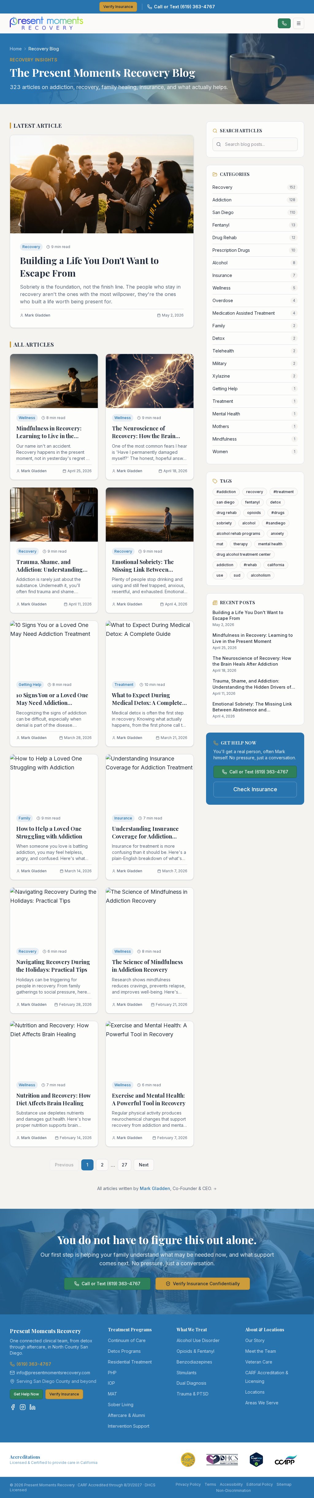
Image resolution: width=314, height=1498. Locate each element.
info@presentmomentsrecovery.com (53, 1372)
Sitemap (284, 1484)
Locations (255, 1392)
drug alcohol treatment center (243, 554)
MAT (112, 1393)
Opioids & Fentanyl (195, 1351)
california (275, 564)
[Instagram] (23, 1407)
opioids (254, 512)
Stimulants (187, 1372)
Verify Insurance (118, 6)
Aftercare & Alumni (126, 1415)
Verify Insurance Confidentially (206, 1283)
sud (237, 575)
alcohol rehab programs (238, 533)
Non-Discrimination (233, 1490)
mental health (270, 544)
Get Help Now (26, 1394)
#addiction (226, 491)
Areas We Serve (261, 1402)
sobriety (224, 523)
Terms (210, 1484)
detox (275, 502)
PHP (112, 1372)
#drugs (278, 512)
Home (16, 48)
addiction (224, 564)
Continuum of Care (127, 1340)
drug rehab (226, 512)
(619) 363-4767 (34, 1364)
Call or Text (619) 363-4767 (184, 6)
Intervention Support (128, 1426)
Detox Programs (124, 1351)
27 (124, 1164)
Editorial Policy (260, 1484)
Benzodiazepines (194, 1361)
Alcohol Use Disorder (198, 1340)
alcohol (248, 523)
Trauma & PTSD (193, 1393)
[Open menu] (298, 23)
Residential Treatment (130, 1361)
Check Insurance (255, 789)
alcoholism (260, 575)
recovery (254, 491)
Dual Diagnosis (191, 1383)
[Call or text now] (284, 23)
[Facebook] (13, 1407)
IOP (111, 1383)
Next (144, 1164)
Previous (64, 1164)
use (219, 575)
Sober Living (120, 1404)
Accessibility (231, 1484)
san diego (225, 502)
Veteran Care (258, 1361)
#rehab (250, 564)
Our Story (255, 1340)
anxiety (277, 533)
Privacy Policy (188, 1484)
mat (219, 544)
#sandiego (275, 523)
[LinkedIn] (32, 1407)
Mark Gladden (155, 1188)
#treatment (284, 491)
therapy (241, 544)
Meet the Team (260, 1351)
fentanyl (252, 502)
